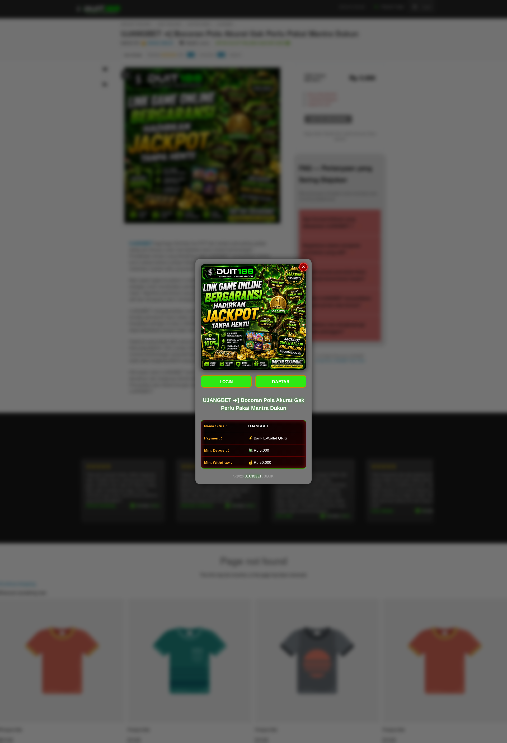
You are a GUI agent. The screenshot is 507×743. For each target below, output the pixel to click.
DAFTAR (281, 382)
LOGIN (226, 382)
